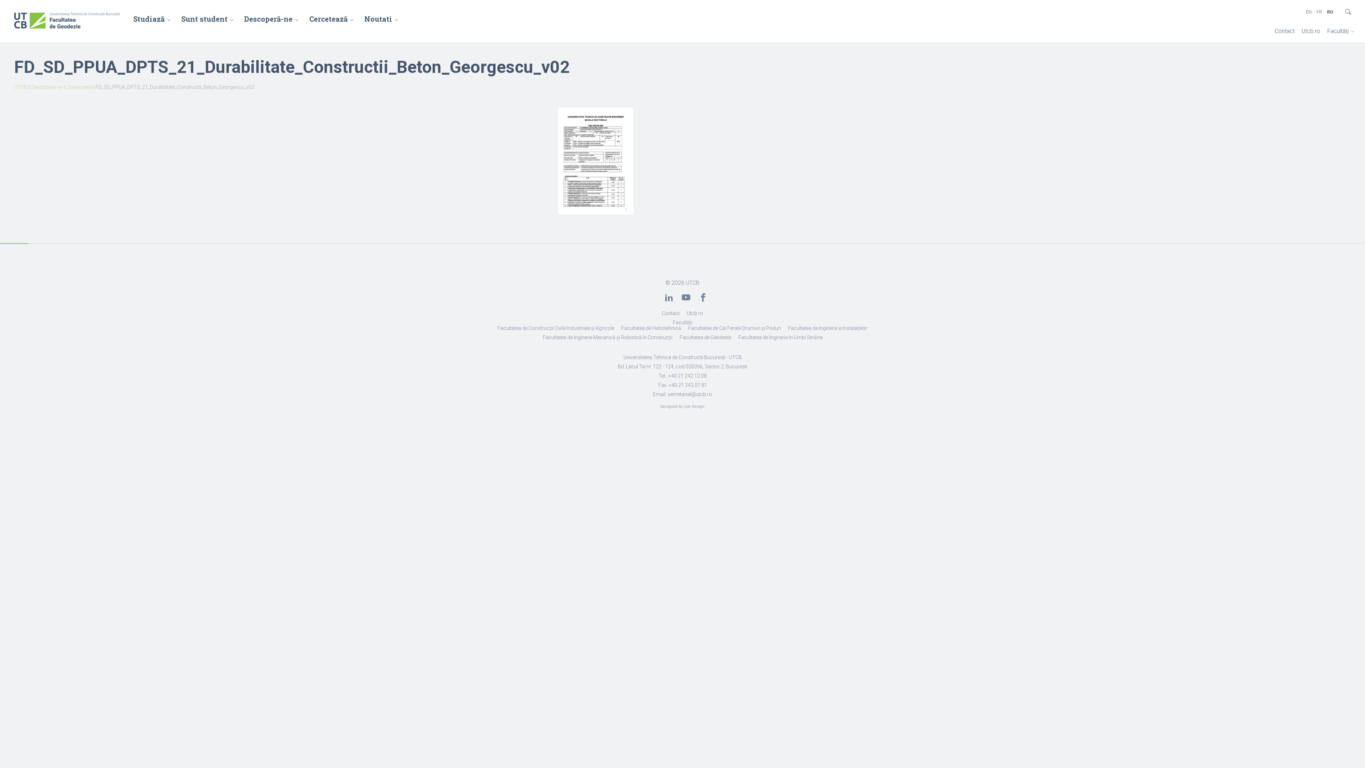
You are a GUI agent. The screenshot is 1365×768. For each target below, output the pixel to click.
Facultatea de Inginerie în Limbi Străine (780, 337)
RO (1330, 12)
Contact (1285, 31)
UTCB (20, 87)
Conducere (79, 87)
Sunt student (204, 18)
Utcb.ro (1311, 31)
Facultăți (1338, 31)
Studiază (149, 18)
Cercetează (328, 18)
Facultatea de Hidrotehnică (651, 328)
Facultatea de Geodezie (705, 337)
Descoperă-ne (268, 18)
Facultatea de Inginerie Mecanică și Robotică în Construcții (608, 337)
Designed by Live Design (682, 406)
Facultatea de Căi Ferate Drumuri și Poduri (734, 328)
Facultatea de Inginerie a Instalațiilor (827, 328)
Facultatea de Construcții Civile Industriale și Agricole (556, 328)
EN (1309, 12)
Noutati (378, 18)
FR (1319, 12)
